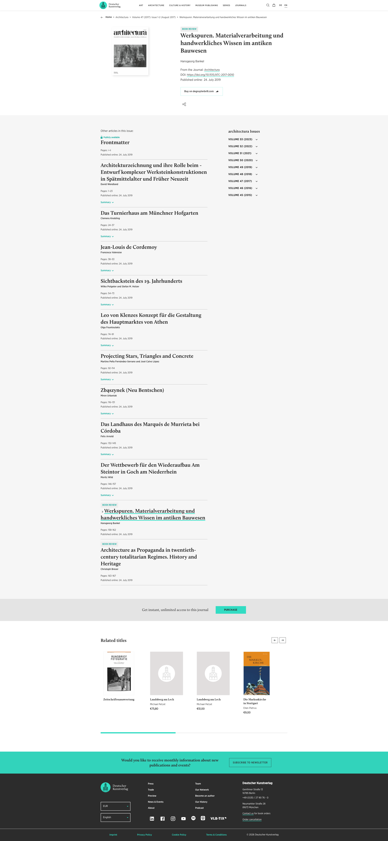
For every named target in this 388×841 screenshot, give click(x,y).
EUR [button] (105, 806)
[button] (184, 104)
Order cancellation (252, 819)
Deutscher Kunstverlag (267, 835)
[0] (274, 5)
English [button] (107, 817)
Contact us (248, 813)
